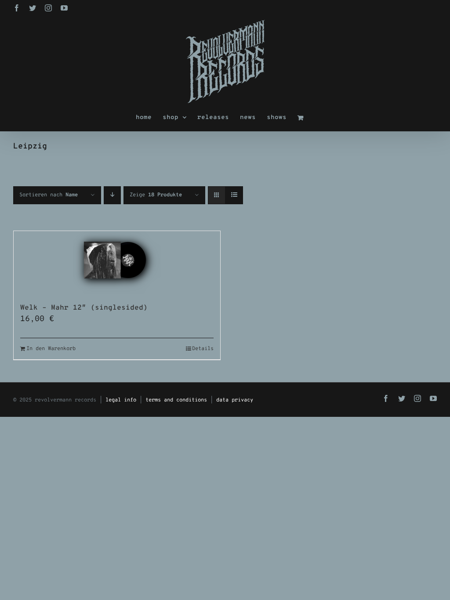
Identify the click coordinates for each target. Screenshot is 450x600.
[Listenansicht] (234, 195)
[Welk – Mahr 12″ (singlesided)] (117, 262)
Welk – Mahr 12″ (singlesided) (84, 308)
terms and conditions (176, 400)
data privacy (234, 400)
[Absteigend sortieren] (112, 195)
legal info (120, 400)
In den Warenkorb (51, 348)
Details (203, 348)
